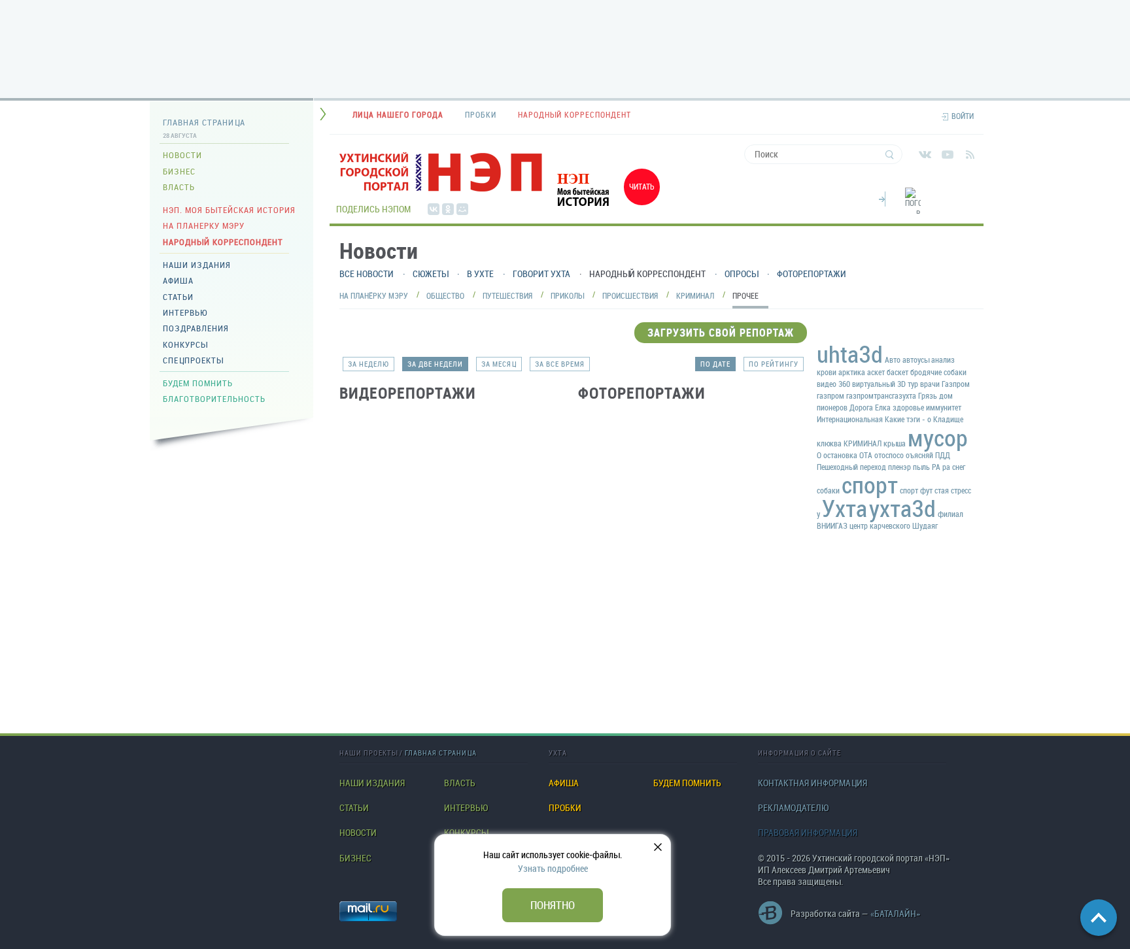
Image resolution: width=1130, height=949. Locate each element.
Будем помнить (198, 383)
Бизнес (179, 171)
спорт (870, 484)
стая (941, 490)
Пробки (565, 808)
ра (946, 466)
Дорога (861, 407)
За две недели (435, 364)
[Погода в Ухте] (913, 208)
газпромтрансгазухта (881, 395)
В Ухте (480, 273)
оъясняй (919, 455)
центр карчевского (879, 525)
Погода (882, 197)
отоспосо (889, 455)
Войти (962, 116)
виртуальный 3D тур (885, 383)
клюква (829, 443)
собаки (828, 490)
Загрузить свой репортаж (720, 332)
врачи (930, 383)
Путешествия (507, 295)
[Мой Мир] (462, 209)
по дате (715, 364)
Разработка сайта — (855, 913)
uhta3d (850, 353)
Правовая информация (807, 833)
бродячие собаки (938, 372)
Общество (445, 295)
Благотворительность (214, 398)
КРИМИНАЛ (863, 443)
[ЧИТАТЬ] (604, 208)
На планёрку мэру (373, 295)
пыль (921, 466)
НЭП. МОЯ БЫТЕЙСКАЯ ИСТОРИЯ (229, 209)
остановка (840, 455)
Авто (892, 359)
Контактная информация (812, 783)
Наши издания (197, 264)
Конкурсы (185, 344)
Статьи (178, 296)
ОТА (865, 455)
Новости (182, 154)
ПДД (942, 455)
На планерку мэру (204, 225)
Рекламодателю (793, 808)
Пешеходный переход (851, 466)
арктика (851, 372)
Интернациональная (850, 419)
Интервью (185, 312)
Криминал (695, 295)
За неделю (368, 364)
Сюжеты (430, 273)
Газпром (956, 383)
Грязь (927, 395)
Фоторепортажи (811, 273)
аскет (876, 372)
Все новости (366, 273)
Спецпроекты (193, 360)
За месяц (499, 364)
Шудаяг (925, 525)
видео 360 (833, 383)
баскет (897, 372)
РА (936, 466)
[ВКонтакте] (433, 209)
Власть (179, 186)
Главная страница (204, 122)
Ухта (844, 508)
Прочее (745, 295)
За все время (560, 364)
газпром (830, 395)
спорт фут (916, 490)
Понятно (552, 904)
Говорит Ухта (541, 273)
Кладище (948, 419)
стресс (961, 490)
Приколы (567, 295)
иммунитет (943, 407)
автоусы (915, 359)
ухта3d (902, 508)
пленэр (899, 466)
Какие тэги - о (908, 419)
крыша (894, 443)
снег (958, 466)
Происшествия (630, 295)
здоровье (908, 407)
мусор (938, 437)
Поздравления (196, 328)
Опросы (741, 273)
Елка (883, 407)
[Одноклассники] (448, 209)
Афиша (178, 280)
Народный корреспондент (223, 241)
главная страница (441, 753)
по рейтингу (773, 364)
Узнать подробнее (553, 868)
